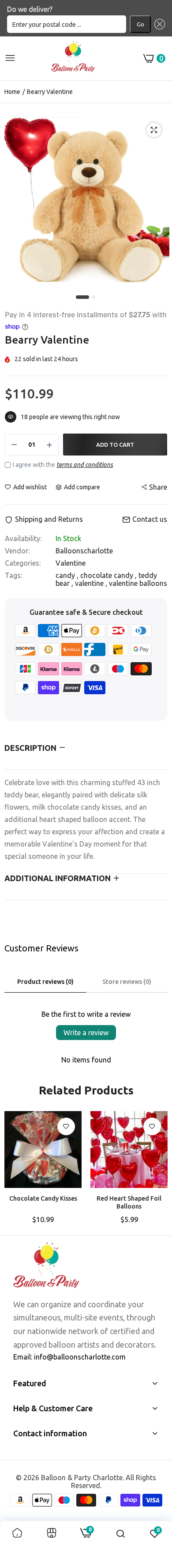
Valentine (71, 563)
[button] (158, 24)
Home (12, 91)
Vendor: (17, 551)
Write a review (86, 1033)
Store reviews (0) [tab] (126, 981)
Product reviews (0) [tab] (45, 981)
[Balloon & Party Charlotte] (73, 58)
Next (157, 1170)
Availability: (23, 538)
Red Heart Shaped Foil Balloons (129, 1202)
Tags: (13, 575)
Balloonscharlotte (84, 551)
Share (158, 487)
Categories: (23, 563)
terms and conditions (84, 464)
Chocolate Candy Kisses (43, 1198)
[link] (66, 1126)
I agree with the (63, 464)
